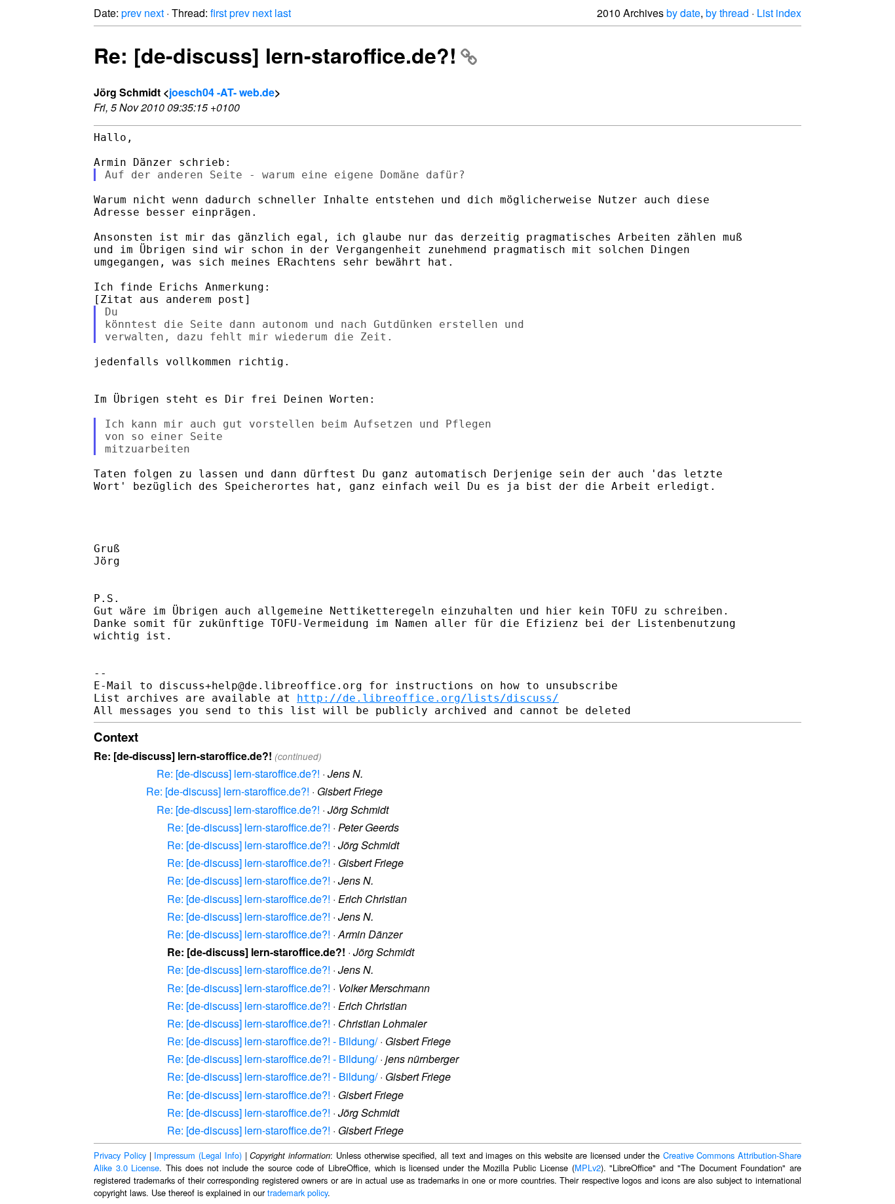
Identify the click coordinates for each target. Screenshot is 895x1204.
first (218, 12)
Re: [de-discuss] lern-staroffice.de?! (275, 55)
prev (131, 12)
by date (683, 12)
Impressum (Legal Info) (198, 1155)
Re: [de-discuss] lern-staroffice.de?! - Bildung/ (272, 1041)
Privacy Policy (120, 1155)
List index (779, 12)
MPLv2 (588, 1167)
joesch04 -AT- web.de (222, 92)
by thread (727, 12)
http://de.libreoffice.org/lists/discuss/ (428, 698)
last (283, 12)
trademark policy (297, 1192)
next (154, 12)
